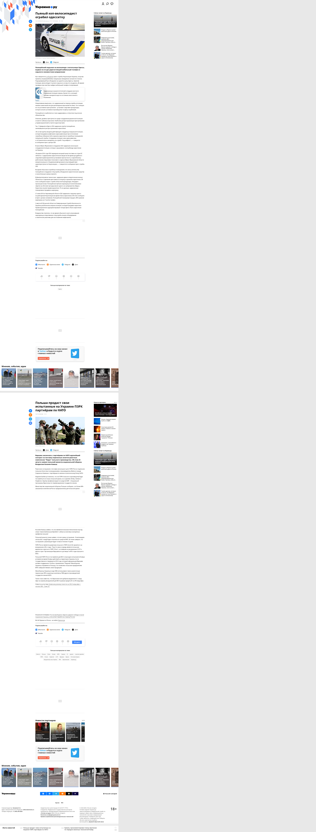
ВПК (60, 659)
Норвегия (52, 656)
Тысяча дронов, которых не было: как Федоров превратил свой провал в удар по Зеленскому (108, 55)
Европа (67, 656)
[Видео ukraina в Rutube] (75, 793)
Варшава (62, 656)
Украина (63, 654)
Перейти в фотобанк (51, 58)
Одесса (60, 289)
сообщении (49, 77)
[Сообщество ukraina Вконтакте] (43, 793)
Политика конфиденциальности (50, 815)
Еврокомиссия (66, 659)
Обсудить (77, 642)
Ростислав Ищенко (75, 656)
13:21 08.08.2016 (39, 21)
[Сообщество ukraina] (49, 793)
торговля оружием (79, 654)
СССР (57, 656)
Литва (48, 654)
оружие (71, 654)
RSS (62, 803)
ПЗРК (41, 656)
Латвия (53, 654)
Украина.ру (61, 620)
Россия (46, 656)
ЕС (67, 654)
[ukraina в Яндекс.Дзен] (69, 793)
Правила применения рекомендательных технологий (57, 816)
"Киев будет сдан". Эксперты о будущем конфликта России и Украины (105, 23)
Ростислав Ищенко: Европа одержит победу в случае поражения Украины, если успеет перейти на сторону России (108, 48)
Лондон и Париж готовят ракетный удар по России (108, 30)
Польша (44, 654)
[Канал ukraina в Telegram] (56, 793)
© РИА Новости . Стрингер (40, 58)
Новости (38, 654)
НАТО (58, 654)
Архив (57, 803)
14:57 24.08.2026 (39, 414)
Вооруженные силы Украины (50, 659)
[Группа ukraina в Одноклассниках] (62, 793)
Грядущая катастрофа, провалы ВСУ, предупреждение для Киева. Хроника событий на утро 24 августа (108, 40)
